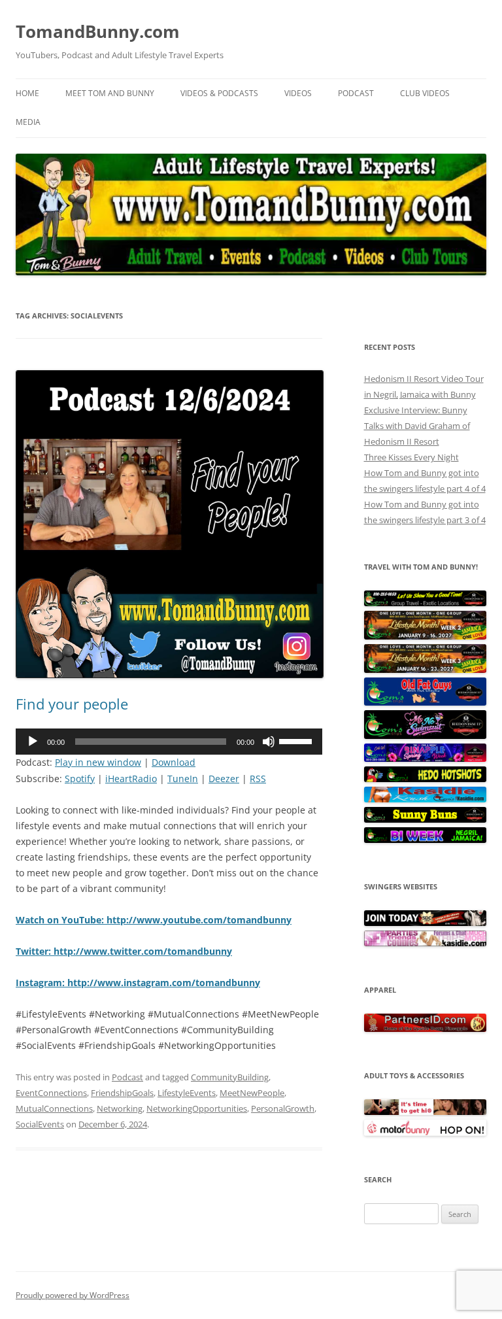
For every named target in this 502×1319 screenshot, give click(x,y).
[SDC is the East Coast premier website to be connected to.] (425, 923)
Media (28, 122)
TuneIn (182, 778)
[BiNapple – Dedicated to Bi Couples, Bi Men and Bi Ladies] (425, 758)
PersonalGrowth (282, 1108)
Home (27, 93)
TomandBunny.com (98, 31)
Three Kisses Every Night (411, 457)
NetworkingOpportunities (196, 1108)
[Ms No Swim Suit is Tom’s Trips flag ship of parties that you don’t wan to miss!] (425, 736)
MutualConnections (54, 1108)
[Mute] (268, 741)
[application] (169, 741)
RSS (258, 778)
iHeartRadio (131, 778)
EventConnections (51, 1093)
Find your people (72, 703)
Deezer (224, 778)
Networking (119, 1108)
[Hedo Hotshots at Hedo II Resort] (425, 779)
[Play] (32, 741)
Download (173, 762)
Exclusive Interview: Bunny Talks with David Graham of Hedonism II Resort (417, 425)
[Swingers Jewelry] (425, 1029)
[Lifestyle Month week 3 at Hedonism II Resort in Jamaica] (425, 670)
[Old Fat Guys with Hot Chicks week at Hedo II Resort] (425, 702)
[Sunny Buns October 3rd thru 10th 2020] (425, 819)
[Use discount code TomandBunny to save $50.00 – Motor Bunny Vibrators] (425, 1133)
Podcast (356, 93)
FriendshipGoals (122, 1093)
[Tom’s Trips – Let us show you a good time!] (425, 603)
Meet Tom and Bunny (109, 93)
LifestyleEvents (187, 1093)
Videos (298, 93)
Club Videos (425, 93)
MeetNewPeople (252, 1093)
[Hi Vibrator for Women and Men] (425, 1112)
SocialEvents (40, 1124)
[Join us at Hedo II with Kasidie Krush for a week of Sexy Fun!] (425, 799)
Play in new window (98, 762)
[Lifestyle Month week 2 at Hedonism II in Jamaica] (425, 636)
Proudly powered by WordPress (72, 1295)
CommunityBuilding (230, 1077)
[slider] (297, 740)
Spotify (80, 778)
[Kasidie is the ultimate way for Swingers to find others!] (425, 943)
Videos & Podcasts (219, 93)
